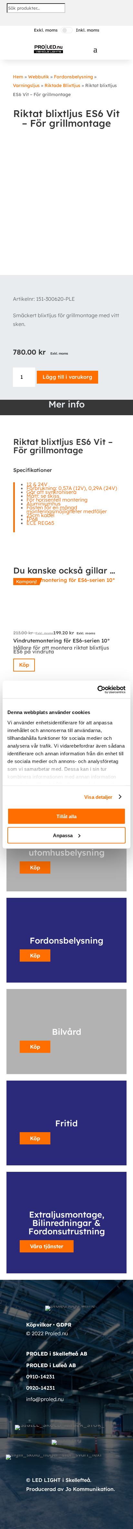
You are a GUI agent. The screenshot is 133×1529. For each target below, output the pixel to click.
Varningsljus (26, 85)
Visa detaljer (98, 796)
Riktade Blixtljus (62, 85)
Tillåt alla (66, 816)
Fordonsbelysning (73, 77)
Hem (18, 77)
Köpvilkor (39, 1324)
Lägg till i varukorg (67, 377)
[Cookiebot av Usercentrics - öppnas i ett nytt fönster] (97, 689)
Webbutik (38, 77)
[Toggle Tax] (67, 30)
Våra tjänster (46, 1246)
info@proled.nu (45, 1399)
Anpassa (63, 835)
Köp (24, 665)
